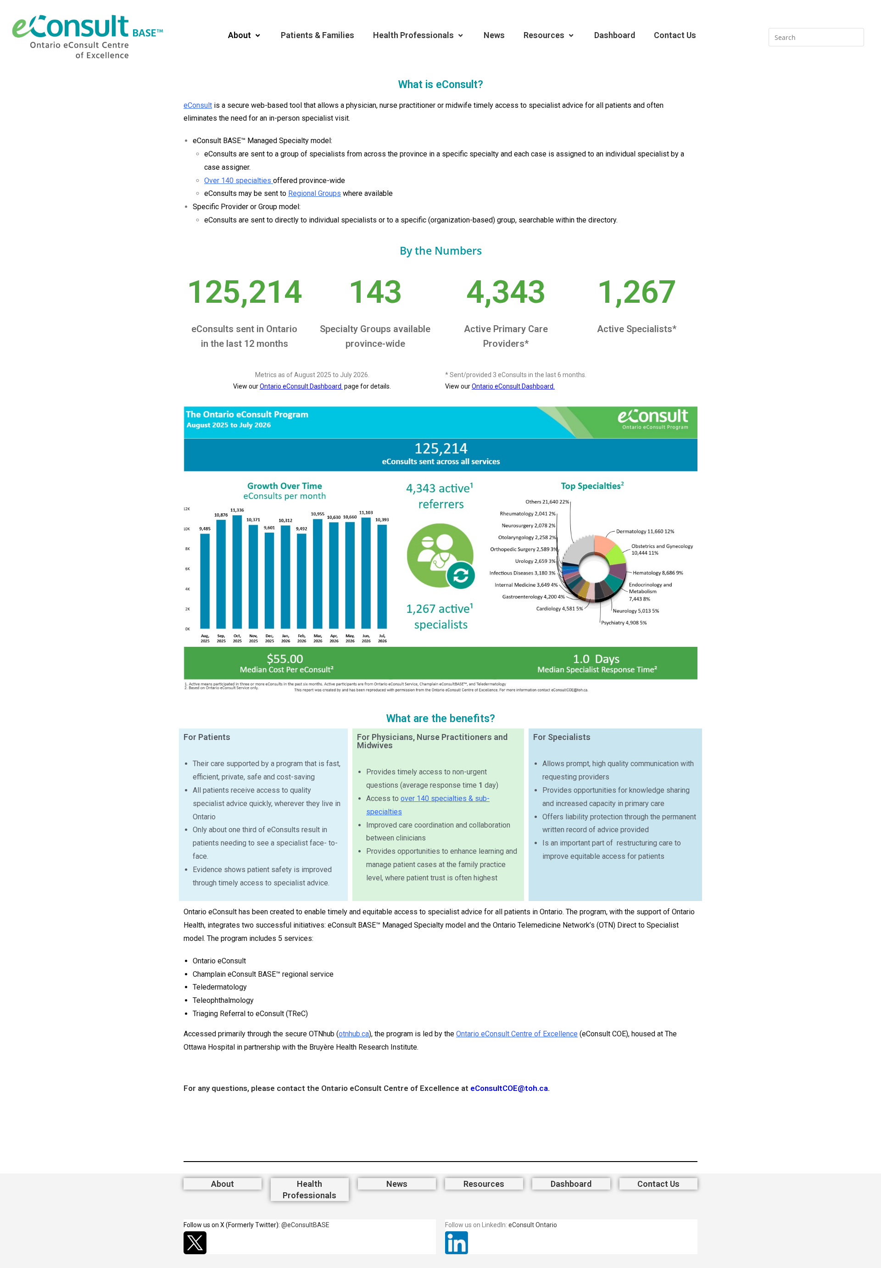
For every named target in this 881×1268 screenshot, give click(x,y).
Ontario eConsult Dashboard (301, 386)
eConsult (198, 105)
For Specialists (562, 737)
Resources (544, 35)
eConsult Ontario (532, 1225)
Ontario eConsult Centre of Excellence (517, 1033)
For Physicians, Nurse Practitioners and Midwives (432, 741)
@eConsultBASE (305, 1225)
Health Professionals (413, 35)
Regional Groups (314, 193)
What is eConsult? (440, 84)
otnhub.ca (354, 1033)
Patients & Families (317, 35)
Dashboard (614, 35)
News (494, 35)
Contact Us (675, 35)
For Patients (207, 737)
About (239, 35)
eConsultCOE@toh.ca (509, 1088)
